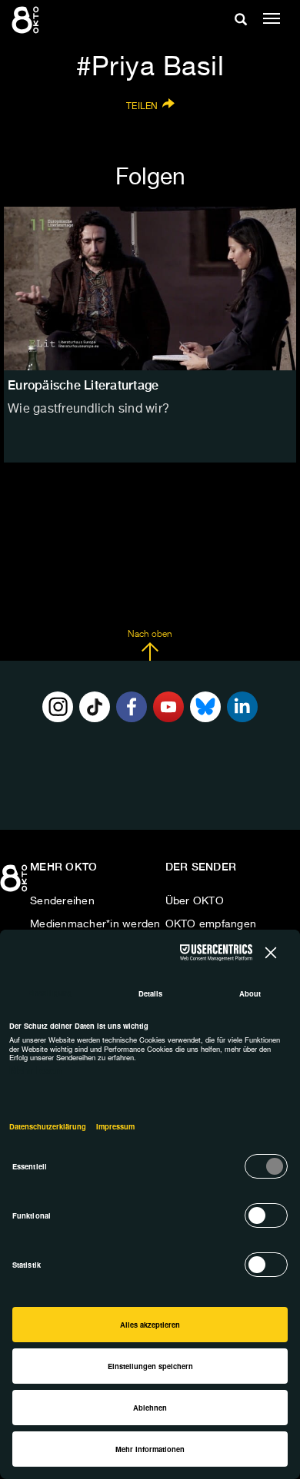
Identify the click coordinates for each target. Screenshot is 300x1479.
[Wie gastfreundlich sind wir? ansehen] (150, 289)
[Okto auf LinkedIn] (242, 706)
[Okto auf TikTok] (94, 706)
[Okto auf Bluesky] (205, 706)
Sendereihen (62, 901)
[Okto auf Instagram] (57, 706)
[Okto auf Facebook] (131, 706)
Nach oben (150, 634)
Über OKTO (194, 901)
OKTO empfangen (211, 924)
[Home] (15, 883)
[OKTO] (27, 19)
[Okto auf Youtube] (168, 706)
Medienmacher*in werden (95, 924)
